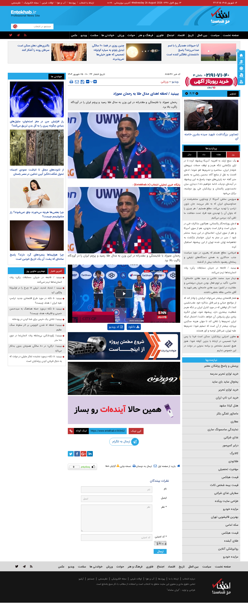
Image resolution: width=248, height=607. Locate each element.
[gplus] (83, 453)
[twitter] (11, 35)
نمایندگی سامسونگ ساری (223, 429)
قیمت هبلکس (230, 477)
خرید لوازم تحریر (228, 389)
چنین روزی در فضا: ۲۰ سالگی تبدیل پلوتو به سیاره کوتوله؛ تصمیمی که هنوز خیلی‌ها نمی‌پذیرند (108, 52)
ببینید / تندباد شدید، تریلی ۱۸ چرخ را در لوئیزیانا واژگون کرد (35, 290)
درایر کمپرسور (230, 445)
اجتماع (170, 35)
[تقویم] (241, 75)
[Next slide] (186, 93)
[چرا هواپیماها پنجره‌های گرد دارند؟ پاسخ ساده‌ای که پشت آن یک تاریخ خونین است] (37, 235)
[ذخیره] (82, 82)
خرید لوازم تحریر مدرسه (224, 373)
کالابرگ (234, 453)
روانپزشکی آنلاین (228, 548)
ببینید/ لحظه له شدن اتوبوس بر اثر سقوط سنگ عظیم (35, 327)
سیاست (215, 35)
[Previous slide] (196, 93)
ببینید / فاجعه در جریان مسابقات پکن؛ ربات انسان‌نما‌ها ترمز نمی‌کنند (210, 270)
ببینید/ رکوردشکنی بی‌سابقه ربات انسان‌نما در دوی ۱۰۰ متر (35, 337)
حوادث (131, 35)
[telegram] (18, 35)
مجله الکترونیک (31, 3)
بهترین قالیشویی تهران (224, 517)
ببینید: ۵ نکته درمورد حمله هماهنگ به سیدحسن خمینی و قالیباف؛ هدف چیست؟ (35, 311)
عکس (74, 35)
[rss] (25, 35)
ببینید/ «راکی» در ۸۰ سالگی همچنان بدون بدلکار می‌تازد (35, 348)
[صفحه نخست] (241, 55)
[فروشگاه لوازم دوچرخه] (124, 378)
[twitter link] (17, 566)
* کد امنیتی (161, 537)
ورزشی (164, 81)
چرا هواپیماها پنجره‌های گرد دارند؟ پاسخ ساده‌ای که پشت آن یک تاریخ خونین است (37, 257)
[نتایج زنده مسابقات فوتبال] (241, 81)
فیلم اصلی (127, 336)
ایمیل (164, 498)
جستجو (90, 579)
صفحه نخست (231, 35)
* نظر (164, 507)
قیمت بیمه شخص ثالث (224, 485)
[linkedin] (90, 453)
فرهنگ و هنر (145, 35)
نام (165, 489)
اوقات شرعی (47, 3)
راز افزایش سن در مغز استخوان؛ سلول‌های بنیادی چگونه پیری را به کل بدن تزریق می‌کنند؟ (37, 123)
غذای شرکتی (231, 437)
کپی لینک (136, 431)
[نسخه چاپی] (71, 82)
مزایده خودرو (230, 509)
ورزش (121, 35)
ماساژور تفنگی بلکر (227, 413)
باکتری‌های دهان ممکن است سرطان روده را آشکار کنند (33, 47)
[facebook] (77, 453)
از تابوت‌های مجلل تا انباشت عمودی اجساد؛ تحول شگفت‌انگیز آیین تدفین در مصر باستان (37, 172)
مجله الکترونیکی (118, 579)
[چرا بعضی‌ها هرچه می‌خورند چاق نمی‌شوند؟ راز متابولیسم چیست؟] (37, 193)
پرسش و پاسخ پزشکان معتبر (221, 366)
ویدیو (84, 35)
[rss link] (31, 566)
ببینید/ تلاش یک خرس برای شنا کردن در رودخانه (37, 319)
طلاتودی (233, 461)
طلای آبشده (231, 541)
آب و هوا (61, 3)
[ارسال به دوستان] (77, 82)
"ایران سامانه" (173, 590)
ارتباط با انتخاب (86, 3)
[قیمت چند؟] (241, 61)
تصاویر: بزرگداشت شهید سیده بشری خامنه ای (211, 136)
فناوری (160, 35)
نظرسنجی (16, 3)
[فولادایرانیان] (124, 346)
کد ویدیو (114, 327)
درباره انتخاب (189, 579)
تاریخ (191, 35)
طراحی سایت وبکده (226, 501)
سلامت (94, 35)
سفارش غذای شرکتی (226, 493)
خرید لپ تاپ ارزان (227, 397)
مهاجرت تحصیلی (228, 469)
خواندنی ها (108, 35)
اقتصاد (181, 35)
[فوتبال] (241, 68)
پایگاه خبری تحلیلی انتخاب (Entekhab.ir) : (156, 185)
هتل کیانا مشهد (228, 405)
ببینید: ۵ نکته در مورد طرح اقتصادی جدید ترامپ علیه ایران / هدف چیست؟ (35, 300)
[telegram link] (24, 566)
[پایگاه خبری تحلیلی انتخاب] (223, 17)
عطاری (234, 421)
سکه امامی (232, 525)
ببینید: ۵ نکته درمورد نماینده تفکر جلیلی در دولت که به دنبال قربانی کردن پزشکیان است (35, 358)
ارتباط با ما (174, 579)
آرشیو (81, 579)
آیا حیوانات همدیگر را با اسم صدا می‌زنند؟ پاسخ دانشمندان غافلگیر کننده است (182, 50)
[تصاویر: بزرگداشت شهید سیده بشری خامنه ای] (211, 115)
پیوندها (72, 3)
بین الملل (202, 35)
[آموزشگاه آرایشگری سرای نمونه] (124, 410)
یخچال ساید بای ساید (225, 381)
